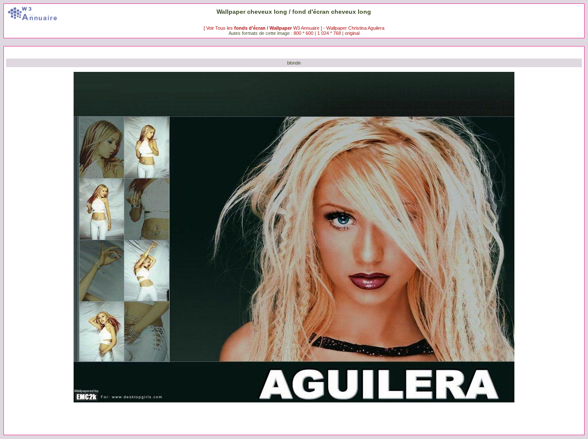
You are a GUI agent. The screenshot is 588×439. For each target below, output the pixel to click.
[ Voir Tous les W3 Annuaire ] (263, 28)
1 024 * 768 (329, 33)
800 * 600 (303, 33)
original (352, 33)
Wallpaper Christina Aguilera (355, 28)
